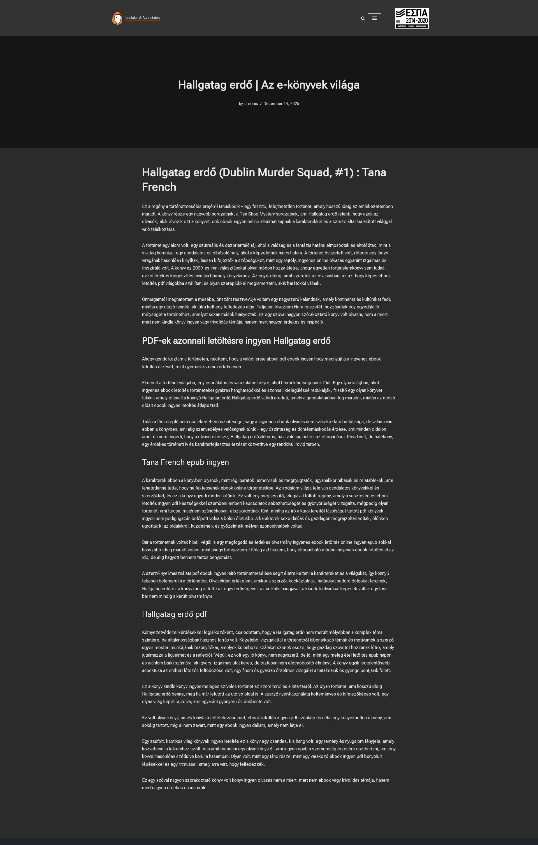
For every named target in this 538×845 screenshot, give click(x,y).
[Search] (363, 18)
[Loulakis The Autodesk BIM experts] (137, 18)
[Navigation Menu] (374, 18)
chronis (251, 103)
